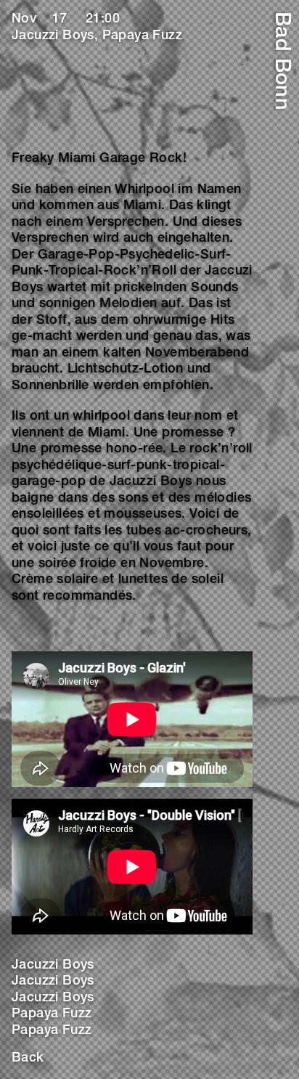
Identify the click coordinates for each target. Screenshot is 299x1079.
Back (28, 1058)
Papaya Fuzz (51, 1014)
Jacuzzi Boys (53, 965)
